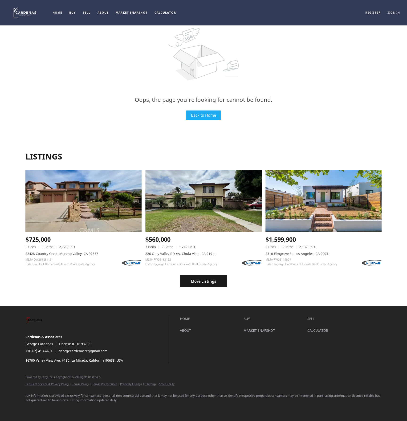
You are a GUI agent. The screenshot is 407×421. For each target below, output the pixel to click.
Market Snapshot (131, 13)
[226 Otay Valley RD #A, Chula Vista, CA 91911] (203, 201)
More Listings (203, 281)
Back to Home (203, 115)
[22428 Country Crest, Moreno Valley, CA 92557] (83, 201)
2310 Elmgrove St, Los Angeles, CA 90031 (297, 253)
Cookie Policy (80, 384)
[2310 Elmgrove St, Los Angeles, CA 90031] (323, 201)
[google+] (99, 408)
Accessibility (167, 384)
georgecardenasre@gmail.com (83, 351)
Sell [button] (86, 13)
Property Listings (131, 384)
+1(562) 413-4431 (39, 351)
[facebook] (31, 408)
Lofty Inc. (47, 377)
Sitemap (150, 384)
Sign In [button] (393, 13)
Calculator (165, 13)
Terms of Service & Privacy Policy (47, 384)
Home (57, 13)
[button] (25, 13)
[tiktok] (85, 408)
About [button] (103, 13)
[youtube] (72, 408)
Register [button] (372, 13)
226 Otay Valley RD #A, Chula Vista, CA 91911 (180, 253)
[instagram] (58, 408)
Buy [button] (72, 13)
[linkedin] (44, 408)
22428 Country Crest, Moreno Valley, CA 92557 (61, 253)
